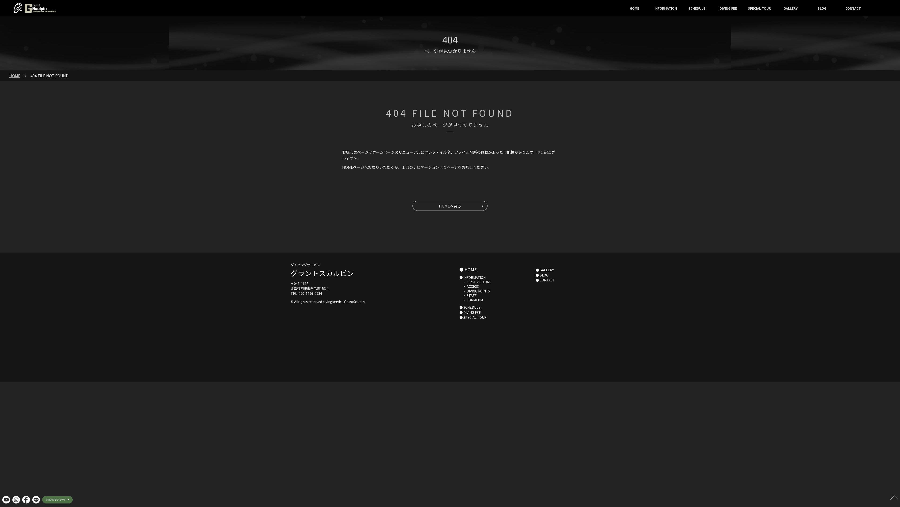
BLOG (822, 8)
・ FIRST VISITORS (475, 282)
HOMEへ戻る (450, 206)
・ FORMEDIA (471, 300)
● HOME (468, 269)
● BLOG (542, 275)
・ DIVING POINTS (474, 291)
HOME (634, 8)
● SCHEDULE (469, 307)
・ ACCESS (469, 286)
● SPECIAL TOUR (473, 317)
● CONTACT (545, 280)
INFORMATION (665, 8)
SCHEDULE (696, 8)
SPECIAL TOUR (759, 8)
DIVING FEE (728, 8)
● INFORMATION (472, 277)
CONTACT (853, 8)
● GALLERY (545, 270)
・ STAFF (467, 295)
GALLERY (791, 8)
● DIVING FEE (470, 312)
